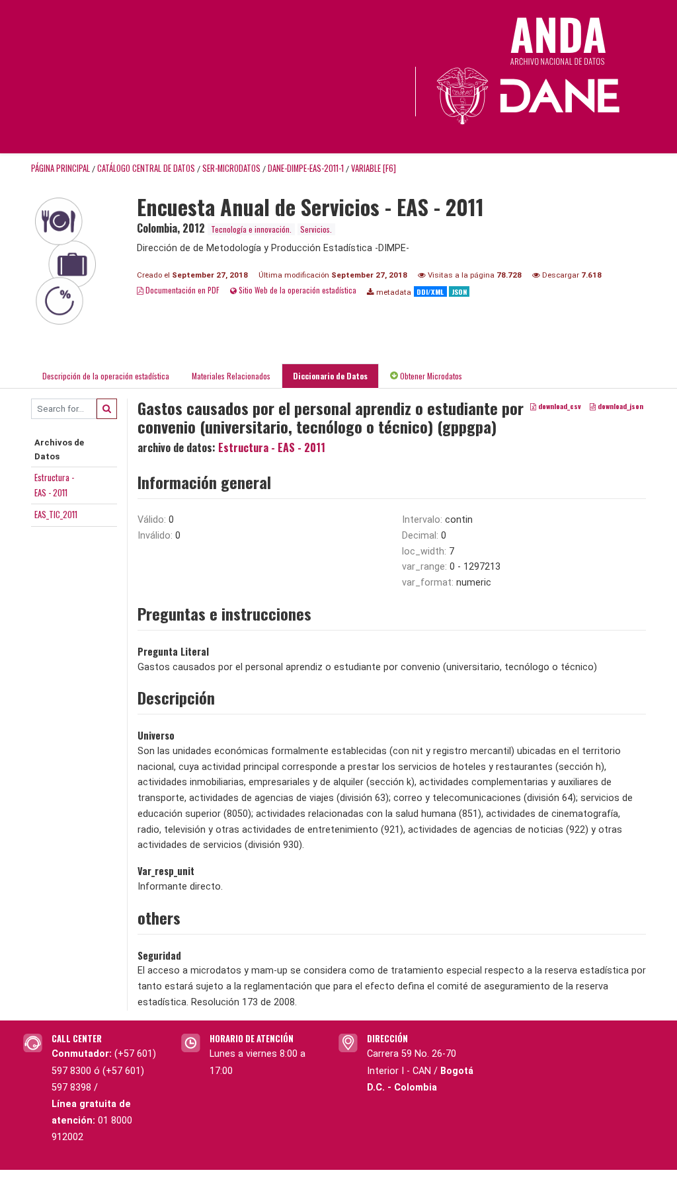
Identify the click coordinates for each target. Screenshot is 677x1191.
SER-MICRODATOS (231, 168)
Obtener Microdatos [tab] (430, 375)
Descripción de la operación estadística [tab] (105, 375)
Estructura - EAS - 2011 (271, 447)
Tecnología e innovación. (251, 229)
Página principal (60, 168)
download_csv (558, 406)
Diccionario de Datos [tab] (330, 375)
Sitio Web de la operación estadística (296, 289)
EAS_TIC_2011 (55, 514)
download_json (619, 406)
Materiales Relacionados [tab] (231, 375)
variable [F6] (373, 168)
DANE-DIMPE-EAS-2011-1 (306, 168)
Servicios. (316, 229)
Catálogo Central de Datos (146, 168)
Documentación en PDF (181, 289)
